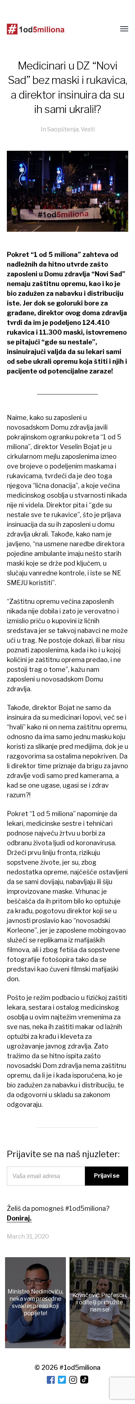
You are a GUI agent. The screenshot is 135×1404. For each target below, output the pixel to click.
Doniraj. (19, 1218)
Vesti (88, 129)
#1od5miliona (79, 1367)
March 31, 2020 (28, 1236)
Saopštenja (62, 129)
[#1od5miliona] (35, 29)
